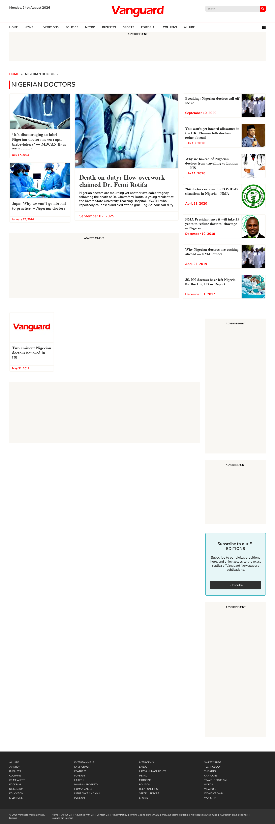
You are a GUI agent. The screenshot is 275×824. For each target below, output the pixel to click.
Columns (170, 27)
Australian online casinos (234, 814)
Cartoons (210, 775)
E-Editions (16, 797)
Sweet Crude (212, 762)
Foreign (79, 775)
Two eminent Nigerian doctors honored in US (31, 352)
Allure (14, 762)
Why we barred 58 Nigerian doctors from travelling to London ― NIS (211, 162)
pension (79, 797)
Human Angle (83, 789)
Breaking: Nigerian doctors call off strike (212, 100)
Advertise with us (84, 814)
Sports (128, 27)
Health (79, 780)
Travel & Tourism (215, 780)
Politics (71, 27)
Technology (212, 766)
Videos (208, 784)
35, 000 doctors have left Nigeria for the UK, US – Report (210, 281)
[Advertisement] (235, 386)
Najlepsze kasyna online (204, 814)
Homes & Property (86, 784)
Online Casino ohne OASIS (144, 814)
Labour (144, 766)
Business (109, 27)
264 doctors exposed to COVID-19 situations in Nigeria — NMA (211, 191)
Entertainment (84, 762)
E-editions (50, 27)
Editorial (148, 27)
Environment (83, 766)
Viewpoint (211, 789)
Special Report (149, 793)
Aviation (14, 766)
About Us (66, 814)
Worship (210, 797)
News (29, 27)
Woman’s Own (213, 793)
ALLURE (189, 27)
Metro (90, 27)
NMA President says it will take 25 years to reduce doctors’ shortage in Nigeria (212, 223)
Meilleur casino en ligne (175, 814)
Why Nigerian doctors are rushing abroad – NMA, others (212, 251)
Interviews (146, 762)
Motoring (145, 780)
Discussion (16, 789)
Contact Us (103, 814)
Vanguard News (137, 11)
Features (80, 771)
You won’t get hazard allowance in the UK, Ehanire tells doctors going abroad (212, 132)
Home (13, 27)
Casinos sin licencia (62, 818)
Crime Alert (17, 780)
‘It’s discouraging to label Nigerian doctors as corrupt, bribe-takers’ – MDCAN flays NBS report (39, 141)
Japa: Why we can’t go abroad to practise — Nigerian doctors (39, 205)
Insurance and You (87, 793)
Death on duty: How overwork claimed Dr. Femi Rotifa (122, 180)
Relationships (148, 789)
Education (16, 793)
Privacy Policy (119, 814)
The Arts (210, 771)
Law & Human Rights (152, 771)
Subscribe (235, 585)
